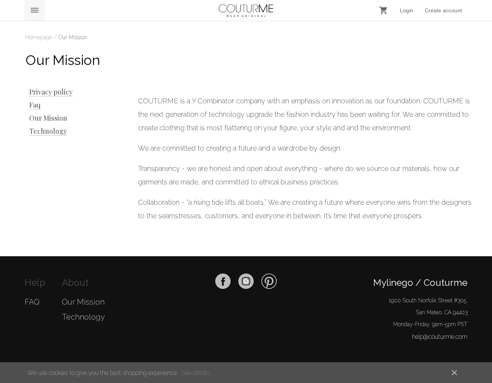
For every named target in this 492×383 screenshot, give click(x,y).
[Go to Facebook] (223, 286)
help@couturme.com (439, 336)
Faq (34, 104)
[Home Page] (246, 10)
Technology (48, 131)
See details (195, 372)
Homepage (39, 37)
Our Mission (48, 118)
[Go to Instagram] (246, 286)
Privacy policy (51, 91)
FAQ (32, 302)
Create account (443, 10)
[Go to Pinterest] (269, 286)
